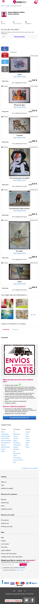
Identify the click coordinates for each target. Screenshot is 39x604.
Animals (3, 445)
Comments (6, 329)
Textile (27, 447)
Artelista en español (7, 488)
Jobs (2, 485)
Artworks (7, 5)
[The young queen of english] (19, 162)
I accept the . (14, 567)
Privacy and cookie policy (9, 553)
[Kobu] (19, 272)
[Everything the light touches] (19, 199)
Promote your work (6, 526)
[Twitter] (26, 600)
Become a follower (19, 36)
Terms (22, 570)
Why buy (3, 499)
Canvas (28, 432)
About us (3, 482)
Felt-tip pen (16, 442)
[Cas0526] (7, 304)
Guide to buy (5, 502)
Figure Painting (5, 447)
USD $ (20, 591)
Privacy (18, 570)
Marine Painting (5, 436)
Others (3, 432)
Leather (28, 440)
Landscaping (4, 434)
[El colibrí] (19, 235)
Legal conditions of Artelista (17, 567)
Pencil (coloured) (18, 460)
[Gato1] (19, 65)
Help (2, 537)
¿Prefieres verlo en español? (30, 468)
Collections (13, 52)
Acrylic (15, 436)
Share (5, 49)
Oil (14, 432)
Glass (27, 438)
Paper (27, 445)
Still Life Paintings (6, 440)
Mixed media (17, 453)
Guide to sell (5, 523)
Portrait (3, 449)
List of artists (5, 544)
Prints (3, 506)
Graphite (15, 447)
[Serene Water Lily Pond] (7, 315)
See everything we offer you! (19, 417)
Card (27, 434)
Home (2, 5)
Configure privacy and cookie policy (11, 557)
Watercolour (16, 434)
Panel (27, 436)
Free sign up (5, 520)
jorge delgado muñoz (16, 12)
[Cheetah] (19, 125)
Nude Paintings (5, 442)
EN (14, 591)
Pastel (15, 455)
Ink (14, 451)
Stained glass (17, 445)
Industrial (16, 449)
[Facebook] (32, 600)
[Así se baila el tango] (22, 304)
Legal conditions (6, 550)
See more (33, 314)
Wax (14, 462)
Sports (3, 451)
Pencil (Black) (17, 458)
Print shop (4, 547)
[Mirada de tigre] (19, 95)
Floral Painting (5, 438)
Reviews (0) (15, 329)
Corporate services (6, 509)
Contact (3, 541)
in (25, 591)
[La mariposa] (22, 315)
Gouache (16, 438)
